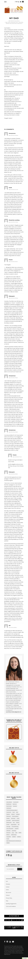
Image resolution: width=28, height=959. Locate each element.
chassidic (15, 806)
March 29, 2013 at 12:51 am (13, 189)
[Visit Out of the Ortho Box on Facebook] (6, 855)
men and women (10, 828)
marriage (8, 826)
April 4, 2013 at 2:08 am (13, 627)
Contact (7, 887)
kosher (8, 824)
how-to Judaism (15, 816)
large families (13, 824)
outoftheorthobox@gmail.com (13, 712)
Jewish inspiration (15, 820)
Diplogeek (12, 296)
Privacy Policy (9, 898)
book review (9, 806)
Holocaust (9, 816)
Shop (7, 900)
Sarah (10, 187)
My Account (8, 892)
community (9, 808)
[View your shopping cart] (23, 1)
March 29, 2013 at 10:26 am (13, 298)
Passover (8, 832)
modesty (16, 828)
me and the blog (15, 826)
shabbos (19, 836)
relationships (21, 22)
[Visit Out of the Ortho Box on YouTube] (11, 855)
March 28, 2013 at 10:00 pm (13, 135)
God (17, 812)
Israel (18, 818)
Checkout (8, 884)
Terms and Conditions (11, 906)
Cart (7, 881)
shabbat (14, 836)
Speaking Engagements (11, 903)
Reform (16, 22)
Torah (8, 838)
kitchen (17, 822)
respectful (7, 23)
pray (13, 832)
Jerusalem (9, 820)
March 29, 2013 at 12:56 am (13, 222)
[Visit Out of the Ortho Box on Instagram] (8, 855)
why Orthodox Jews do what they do (16, 23)
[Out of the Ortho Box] (14, 9)
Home (7, 889)
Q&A (12, 22)
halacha (8, 814)
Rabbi (14, 22)
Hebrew (13, 814)
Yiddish (8, 842)
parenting (14, 830)
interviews (13, 818)
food (14, 812)
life (18, 824)
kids (14, 822)
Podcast (8, 895)
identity (8, 818)
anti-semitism (9, 802)
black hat (14, 804)
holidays (18, 814)
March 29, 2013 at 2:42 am (13, 261)
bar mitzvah (15, 802)
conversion (9, 812)
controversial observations (12, 810)
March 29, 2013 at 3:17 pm (17, 456)
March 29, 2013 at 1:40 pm (13, 377)
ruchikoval (17, 20)
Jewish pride (9, 822)
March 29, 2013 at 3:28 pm (13, 473)
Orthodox (9, 22)
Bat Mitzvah (9, 804)
